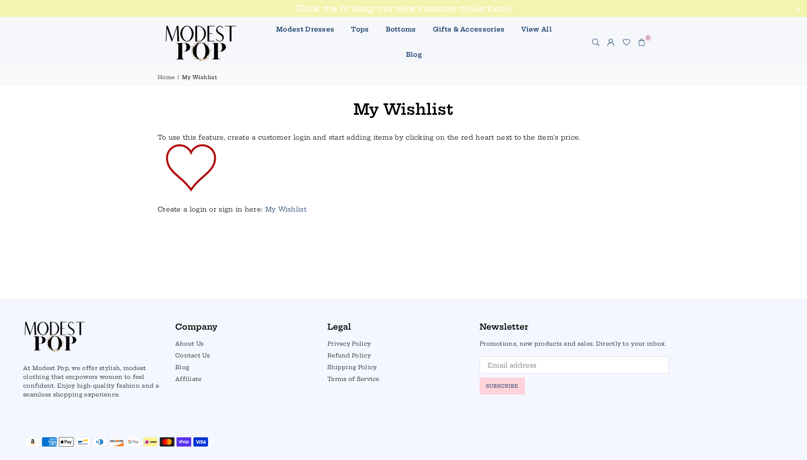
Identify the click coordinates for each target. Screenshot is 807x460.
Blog (414, 54)
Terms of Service (353, 378)
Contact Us (192, 355)
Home (166, 77)
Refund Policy (349, 355)
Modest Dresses (305, 29)
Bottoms (401, 29)
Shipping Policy (352, 367)
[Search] (596, 42)
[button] (641, 42)
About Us (189, 343)
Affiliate (188, 378)
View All (536, 29)
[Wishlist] (626, 42)
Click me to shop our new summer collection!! (403, 8)
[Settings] (611, 42)
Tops (360, 29)
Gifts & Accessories (469, 29)
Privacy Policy (349, 343)
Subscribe (502, 386)
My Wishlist (285, 209)
